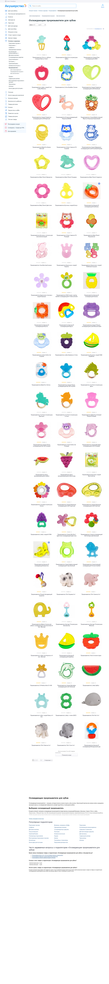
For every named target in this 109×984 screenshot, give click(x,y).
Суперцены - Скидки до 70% (16, 127)
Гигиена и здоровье (14, 41)
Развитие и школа (13, 113)
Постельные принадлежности (16, 13)
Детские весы (83, 833)
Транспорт (11, 23)
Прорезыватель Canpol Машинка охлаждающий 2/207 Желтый (91, 505)
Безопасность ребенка (14, 101)
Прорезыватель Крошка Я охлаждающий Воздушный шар (91, 746)
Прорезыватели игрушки (17, 71)
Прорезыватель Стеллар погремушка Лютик (41, 505)
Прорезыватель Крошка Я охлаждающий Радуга (66, 325)
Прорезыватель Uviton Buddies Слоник (66, 87)
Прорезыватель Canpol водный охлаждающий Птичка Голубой (91, 565)
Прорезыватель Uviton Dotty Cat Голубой (41, 355)
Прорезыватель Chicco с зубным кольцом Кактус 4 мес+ (42, 58)
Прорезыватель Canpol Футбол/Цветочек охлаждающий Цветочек (67, 535)
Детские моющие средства (86, 831)
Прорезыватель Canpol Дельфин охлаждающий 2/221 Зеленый (66, 686)
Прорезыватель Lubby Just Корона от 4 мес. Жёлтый (42, 656)
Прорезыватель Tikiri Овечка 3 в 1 (41, 745)
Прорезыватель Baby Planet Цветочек (41, 205)
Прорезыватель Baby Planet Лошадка (66, 177)
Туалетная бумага (13, 63)
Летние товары (12, 119)
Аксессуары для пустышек (16, 88)
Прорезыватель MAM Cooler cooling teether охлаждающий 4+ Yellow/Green (67, 295)
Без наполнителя (14, 73)
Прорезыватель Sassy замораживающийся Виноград (66, 475)
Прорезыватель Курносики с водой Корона (67, 266)
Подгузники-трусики (15, 43)
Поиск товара (30, 6)
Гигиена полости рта (15, 65)
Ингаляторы (32, 840)
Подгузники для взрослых (61, 842)
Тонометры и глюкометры (61, 840)
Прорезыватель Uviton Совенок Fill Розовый (67, 236)
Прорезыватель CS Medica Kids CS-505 (41, 685)
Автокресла (11, 20)
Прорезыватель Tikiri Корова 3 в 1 (66, 594)
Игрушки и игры (12, 32)
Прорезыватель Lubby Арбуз (91, 685)
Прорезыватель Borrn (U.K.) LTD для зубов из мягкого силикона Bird (47, 855)
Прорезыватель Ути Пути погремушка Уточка (66, 415)
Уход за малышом (14, 59)
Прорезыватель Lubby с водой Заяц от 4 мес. (41, 716)
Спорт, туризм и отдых (14, 35)
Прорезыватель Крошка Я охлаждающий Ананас (91, 295)
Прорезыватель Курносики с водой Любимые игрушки (91, 266)
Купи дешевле (12, 131)
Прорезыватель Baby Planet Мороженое (91, 236)
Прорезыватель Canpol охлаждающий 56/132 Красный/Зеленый (91, 535)
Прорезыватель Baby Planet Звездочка (41, 177)
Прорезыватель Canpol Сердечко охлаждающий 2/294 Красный (41, 118)
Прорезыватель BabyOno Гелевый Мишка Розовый (91, 415)
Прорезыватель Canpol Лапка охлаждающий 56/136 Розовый (41, 445)
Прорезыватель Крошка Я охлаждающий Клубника (91, 206)
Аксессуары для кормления (16, 95)
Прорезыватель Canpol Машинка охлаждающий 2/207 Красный (66, 505)
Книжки (10, 107)
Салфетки (12, 47)
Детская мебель (12, 10)
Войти (102, 7)
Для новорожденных (15, 69)
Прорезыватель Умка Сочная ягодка (91, 655)
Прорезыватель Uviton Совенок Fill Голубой (67, 148)
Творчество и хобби (13, 110)
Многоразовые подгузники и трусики (39, 838)
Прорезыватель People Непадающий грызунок (41, 595)
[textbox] (52, 6)
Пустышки (12, 61)
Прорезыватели (13, 67)
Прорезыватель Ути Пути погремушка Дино (91, 385)
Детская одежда (13, 26)
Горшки (11, 76)
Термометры (12, 84)
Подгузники (12, 45)
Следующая (47, 760)
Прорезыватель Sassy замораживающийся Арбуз (41, 475)
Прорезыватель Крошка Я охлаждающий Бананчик (41, 565)
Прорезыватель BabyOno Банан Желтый (42, 148)
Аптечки (11, 86)
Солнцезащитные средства (16, 57)
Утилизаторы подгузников (36, 836)
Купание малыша (13, 98)
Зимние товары (12, 38)
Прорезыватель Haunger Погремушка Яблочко (91, 625)
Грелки (56, 838)
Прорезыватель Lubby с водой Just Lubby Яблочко (42, 88)
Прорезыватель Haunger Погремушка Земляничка (66, 625)
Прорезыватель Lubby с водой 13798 (41, 534)
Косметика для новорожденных (87, 827)
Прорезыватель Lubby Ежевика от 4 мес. (66, 355)
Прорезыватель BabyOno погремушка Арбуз (66, 58)
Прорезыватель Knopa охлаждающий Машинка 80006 (66, 118)
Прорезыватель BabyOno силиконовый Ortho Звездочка (45, 856)
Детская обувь (12, 29)
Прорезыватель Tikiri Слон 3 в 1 (66, 745)
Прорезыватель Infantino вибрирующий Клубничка (43, 857)
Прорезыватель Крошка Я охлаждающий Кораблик (66, 656)
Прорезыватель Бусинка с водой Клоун (66, 205)
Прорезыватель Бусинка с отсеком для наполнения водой (42, 236)
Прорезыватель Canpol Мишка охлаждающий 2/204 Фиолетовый (91, 325)
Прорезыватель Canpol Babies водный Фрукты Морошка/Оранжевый (91, 118)
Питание (10, 92)
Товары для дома (13, 116)
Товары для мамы (13, 104)
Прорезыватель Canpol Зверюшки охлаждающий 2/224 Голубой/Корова (91, 148)
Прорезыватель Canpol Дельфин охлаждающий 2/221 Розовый (91, 445)
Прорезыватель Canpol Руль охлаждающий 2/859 (92, 58)
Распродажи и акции (14, 124)
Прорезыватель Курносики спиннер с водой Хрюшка (41, 295)
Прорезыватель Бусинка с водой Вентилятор (91, 475)
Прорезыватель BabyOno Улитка (41, 385)
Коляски (10, 17)
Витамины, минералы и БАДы (62, 825)
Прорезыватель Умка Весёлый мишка (41, 265)
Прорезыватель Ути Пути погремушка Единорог (42, 415)
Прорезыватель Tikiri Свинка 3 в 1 (91, 594)
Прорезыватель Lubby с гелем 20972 (66, 715)
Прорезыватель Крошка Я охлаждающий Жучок (41, 325)
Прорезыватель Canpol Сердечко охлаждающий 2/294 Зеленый (91, 88)
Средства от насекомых (85, 829)
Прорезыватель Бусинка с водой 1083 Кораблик (91, 355)
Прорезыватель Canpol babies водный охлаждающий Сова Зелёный (66, 565)
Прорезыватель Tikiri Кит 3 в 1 (91, 715)
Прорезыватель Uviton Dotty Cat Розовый (66, 445)
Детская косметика (14, 55)
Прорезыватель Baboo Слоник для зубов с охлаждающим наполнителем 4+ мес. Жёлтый (41, 626)
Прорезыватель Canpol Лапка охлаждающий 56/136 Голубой (66, 385)
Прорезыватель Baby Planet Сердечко (91, 177)
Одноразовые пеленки (15, 49)
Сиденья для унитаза (14, 78)
